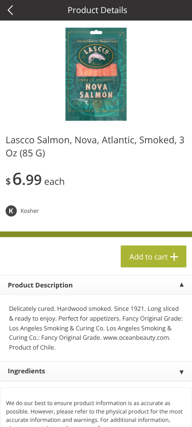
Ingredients (26, 371)
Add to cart (149, 257)
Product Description (40, 285)
